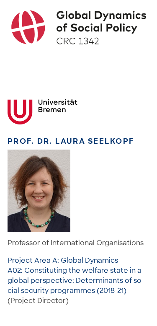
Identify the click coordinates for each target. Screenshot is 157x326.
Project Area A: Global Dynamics (63, 260)
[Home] (79, 27)
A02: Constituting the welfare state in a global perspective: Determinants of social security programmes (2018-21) (76, 280)
